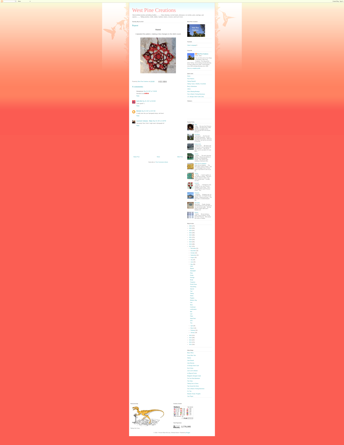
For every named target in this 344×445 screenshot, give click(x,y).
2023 (190, 232)
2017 (190, 246)
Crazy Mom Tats (191, 355)
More (191, 304)
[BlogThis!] (161, 82)
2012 (190, 344)
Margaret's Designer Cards (194, 376)
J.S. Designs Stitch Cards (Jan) (195, 96)
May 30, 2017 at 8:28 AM (149, 101)
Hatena (189, 358)
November (193, 250)
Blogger (188, 432)
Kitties (191, 295)
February (193, 330)
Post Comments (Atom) (162, 162)
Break (191, 280)
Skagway (197, 193)
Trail (191, 291)
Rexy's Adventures (192, 86)
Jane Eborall (190, 360)
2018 (190, 244)
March (192, 328)
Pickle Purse (193, 284)
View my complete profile (193, 68)
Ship (196, 124)
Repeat (192, 268)
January (193, 332)
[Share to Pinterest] (166, 82)
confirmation (193, 309)
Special (192, 289)
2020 (190, 239)
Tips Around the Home (193, 386)
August (193, 257)
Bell (191, 311)
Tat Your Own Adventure (193, 378)
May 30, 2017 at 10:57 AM (148, 111)
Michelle (138, 111)
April (192, 325)
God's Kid (139, 101)
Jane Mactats (190, 363)
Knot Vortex (190, 368)
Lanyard (197, 183)
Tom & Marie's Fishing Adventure (195, 388)
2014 (190, 340)
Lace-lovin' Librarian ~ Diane (144, 121)
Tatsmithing (193, 286)
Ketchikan (197, 134)
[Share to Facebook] (164, 82)
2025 (190, 228)
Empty (192, 275)
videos (189, 89)
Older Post (180, 156)
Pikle (191, 273)
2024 (190, 230)
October (193, 253)
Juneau (196, 154)
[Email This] (159, 82)
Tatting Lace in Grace (192, 383)
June (192, 262)
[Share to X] (162, 82)
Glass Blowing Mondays (193, 91)
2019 (190, 241)
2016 (190, 335)
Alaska (196, 212)
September (194, 255)
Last (191, 302)
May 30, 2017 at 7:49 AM (150, 91)
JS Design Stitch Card (193, 365)
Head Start (193, 318)
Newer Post (136, 156)
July (192, 259)
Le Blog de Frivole (192, 373)
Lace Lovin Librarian (192, 370)
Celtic (191, 266)
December (193, 248)
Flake (191, 316)
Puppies (192, 298)
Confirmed (192, 307)
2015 (190, 337)
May (192, 264)
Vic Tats (189, 391)
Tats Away (190, 381)
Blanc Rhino (190, 352)
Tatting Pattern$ (191, 81)
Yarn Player (190, 396)
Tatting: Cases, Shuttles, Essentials (196, 83)
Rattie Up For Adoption (200, 163)
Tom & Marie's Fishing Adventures (196, 94)
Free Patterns (190, 78)
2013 (190, 342)
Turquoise (192, 282)
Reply (137, 96)
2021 (190, 237)
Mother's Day (193, 300)
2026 (190, 226)
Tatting (196, 173)
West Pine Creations (154, 10)
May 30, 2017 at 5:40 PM (159, 121)
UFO (191, 320)
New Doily (197, 202)
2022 (190, 235)
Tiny (191, 323)
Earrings (192, 277)
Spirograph (193, 270)
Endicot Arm (198, 144)
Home (158, 156)
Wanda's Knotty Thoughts (194, 393)
